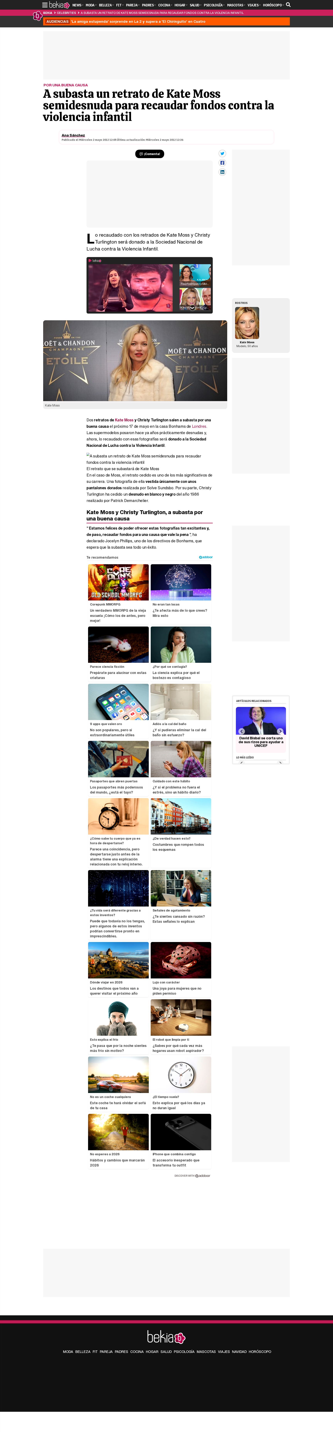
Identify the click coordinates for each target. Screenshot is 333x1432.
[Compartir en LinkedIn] (222, 172)
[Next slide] (280, 731)
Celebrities (66, 13)
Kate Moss (124, 420)
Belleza (83, 1351)
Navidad (239, 1351)
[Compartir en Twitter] (222, 153)
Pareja (106, 1351)
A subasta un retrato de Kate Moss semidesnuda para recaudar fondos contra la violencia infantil (162, 13)
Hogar (152, 1351)
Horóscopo (260, 1351)
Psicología (184, 1351)
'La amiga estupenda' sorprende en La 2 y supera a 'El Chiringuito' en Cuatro (125, 21)
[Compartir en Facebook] (222, 163)
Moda (68, 1351)
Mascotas (206, 1351)
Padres (121, 1351)
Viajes (224, 1351)
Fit (95, 1351)
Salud (166, 1351)
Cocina (137, 1351)
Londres (199, 426)
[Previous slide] (241, 731)
